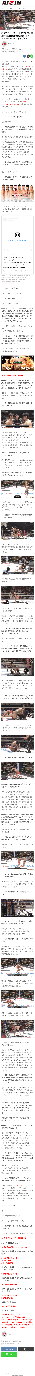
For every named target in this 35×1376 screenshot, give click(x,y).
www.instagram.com (7, 283)
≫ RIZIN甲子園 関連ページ (10, 1306)
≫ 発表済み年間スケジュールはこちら (14, 1247)
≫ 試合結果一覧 (7, 1298)
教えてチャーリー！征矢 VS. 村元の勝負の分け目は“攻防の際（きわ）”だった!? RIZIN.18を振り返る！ (17, 36)
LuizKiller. (17, 271)
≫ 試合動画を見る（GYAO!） (13, 375)
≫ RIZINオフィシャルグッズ (11, 1315)
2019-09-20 (11, 43)
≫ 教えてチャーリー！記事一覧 (13, 1238)
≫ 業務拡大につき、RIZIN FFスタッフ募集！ (17, 1322)
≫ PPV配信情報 (7, 1263)
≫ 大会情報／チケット (9, 1258)
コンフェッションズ (19, 1185)
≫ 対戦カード (6, 1260)
